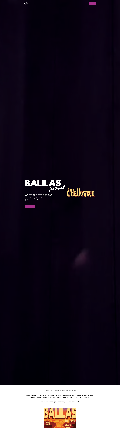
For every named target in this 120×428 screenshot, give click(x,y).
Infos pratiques (68, 3)
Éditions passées (77, 3)
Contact (85, 3)
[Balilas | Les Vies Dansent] (26, 3)
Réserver (92, 3)
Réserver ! (30, 206)
